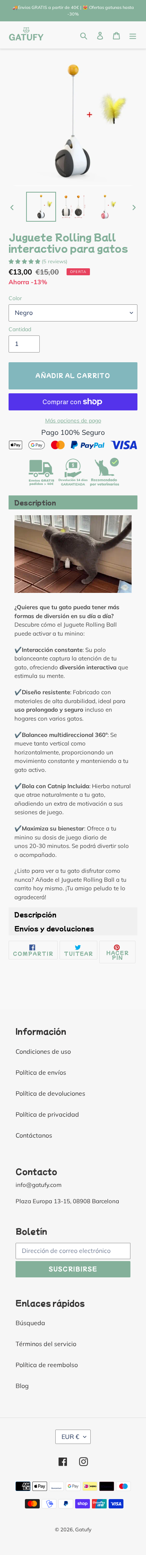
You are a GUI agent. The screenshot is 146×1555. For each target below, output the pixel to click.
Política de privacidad (47, 1114)
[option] (41, 207)
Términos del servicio (46, 1344)
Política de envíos (41, 1072)
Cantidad (20, 329)
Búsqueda (30, 1323)
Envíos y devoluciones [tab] (54, 928)
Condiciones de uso (43, 1051)
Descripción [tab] (35, 914)
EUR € (70, 1436)
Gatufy (83, 1529)
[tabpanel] (73, 708)
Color (15, 298)
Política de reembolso (47, 1365)
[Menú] (133, 34)
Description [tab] (35, 502)
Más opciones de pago (73, 420)
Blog (22, 1386)
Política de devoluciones (50, 1093)
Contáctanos (34, 1135)
